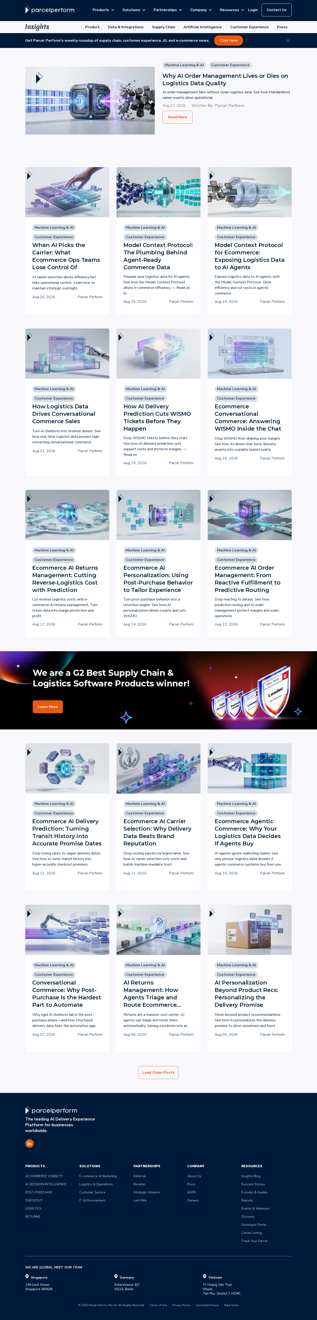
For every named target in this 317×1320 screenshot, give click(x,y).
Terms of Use (158, 1305)
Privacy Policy (181, 1305)
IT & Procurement (92, 1200)
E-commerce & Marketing (97, 1176)
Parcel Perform (229, 105)
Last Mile (140, 1200)
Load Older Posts (158, 1072)
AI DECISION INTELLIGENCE (45, 1184)
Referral (139, 1176)
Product (92, 27)
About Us (194, 1176)
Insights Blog (250, 1176)
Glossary (247, 1216)
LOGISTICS (33, 1208)
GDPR (191, 1192)
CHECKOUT (34, 1200)
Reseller (139, 1184)
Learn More (48, 706)
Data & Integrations (126, 27)
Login (253, 10)
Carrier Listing (251, 1233)
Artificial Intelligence (203, 27)
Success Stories (253, 1184)
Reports (247, 1200)
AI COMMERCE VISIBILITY (44, 1176)
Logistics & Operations (96, 1184)
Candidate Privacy (207, 1305)
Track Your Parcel (254, 1241)
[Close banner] (288, 40)
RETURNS (32, 1216)
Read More (177, 117)
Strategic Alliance (146, 1192)
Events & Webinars (255, 1208)
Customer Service (92, 1192)
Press (282, 27)
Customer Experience (249, 27)
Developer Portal (253, 1225)
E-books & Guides (254, 1192)
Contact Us (277, 10)
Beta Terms (231, 1305)
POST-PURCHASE (38, 1192)
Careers (193, 1200)
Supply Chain (163, 27)
